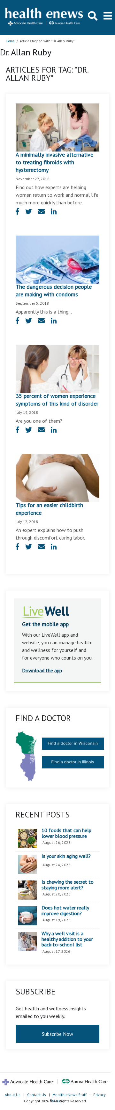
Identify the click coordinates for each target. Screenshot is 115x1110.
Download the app (42, 670)
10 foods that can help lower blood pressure (66, 833)
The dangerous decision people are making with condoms (54, 290)
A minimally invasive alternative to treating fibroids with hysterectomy (54, 162)
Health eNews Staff (70, 1094)
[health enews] (44, 17)
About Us (12, 1094)
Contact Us (36, 1094)
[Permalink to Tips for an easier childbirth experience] (57, 477)
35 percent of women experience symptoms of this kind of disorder (57, 399)
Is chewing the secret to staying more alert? (68, 884)
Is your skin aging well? (66, 856)
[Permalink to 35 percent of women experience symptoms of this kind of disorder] (57, 368)
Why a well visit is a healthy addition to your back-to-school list (67, 939)
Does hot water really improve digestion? (65, 910)
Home (10, 41)
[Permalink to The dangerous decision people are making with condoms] (57, 259)
